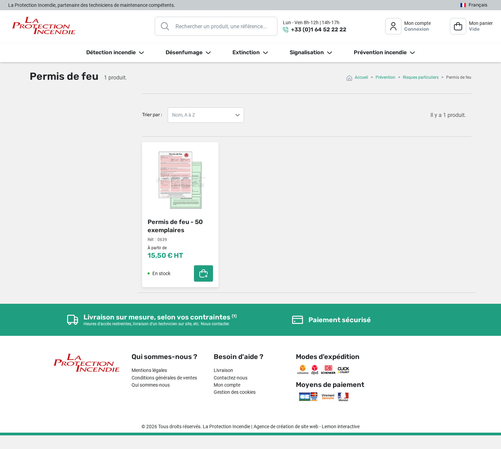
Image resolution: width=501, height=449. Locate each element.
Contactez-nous (230, 377)
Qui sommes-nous (151, 385)
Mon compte (227, 385)
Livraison (223, 370)
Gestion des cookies (235, 392)
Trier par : (152, 115)
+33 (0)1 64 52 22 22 (318, 29)
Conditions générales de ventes (164, 377)
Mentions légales (149, 370)
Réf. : (152, 239)
